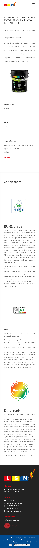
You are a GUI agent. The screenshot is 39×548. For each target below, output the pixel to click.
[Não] (36, 542)
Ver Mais (7, 157)
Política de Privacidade (11, 520)
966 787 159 (9, 501)
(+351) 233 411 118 (12, 506)
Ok (11, 545)
